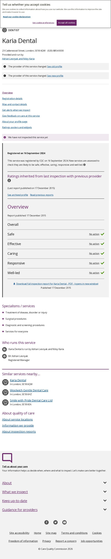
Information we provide (18, 425)
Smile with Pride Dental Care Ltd (31, 400)
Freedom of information (23, 541)
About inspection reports (19, 431)
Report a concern (66, 541)
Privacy (46, 541)
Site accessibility (19, 533)
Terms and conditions (74, 533)
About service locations (17, 419)
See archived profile (18, 195)
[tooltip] (84, 164)
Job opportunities (91, 541)
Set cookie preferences (43, 22)
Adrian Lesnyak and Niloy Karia (18, 58)
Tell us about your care (15, 466)
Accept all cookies (66, 22)
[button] (55, 483)
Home (37, 533)
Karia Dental (18, 380)
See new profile (55, 75)
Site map (51, 533)
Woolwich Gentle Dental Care (29, 390)
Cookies (97, 533)
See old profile (54, 66)
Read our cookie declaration (16, 16)
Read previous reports (41, 195)
